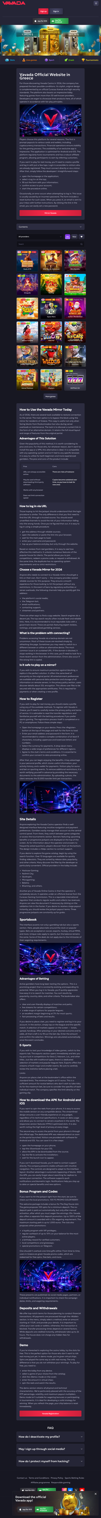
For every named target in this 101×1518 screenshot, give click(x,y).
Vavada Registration (50, 1413)
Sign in (56, 11)
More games (50, 396)
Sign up (43, 11)
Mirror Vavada (50, 213)
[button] (3, 40)
